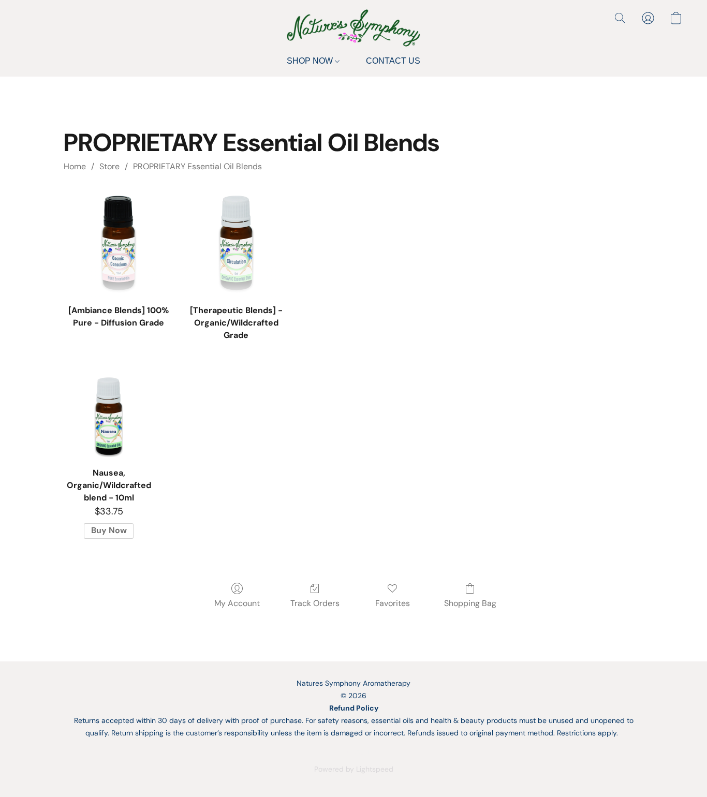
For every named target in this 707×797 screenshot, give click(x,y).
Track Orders (315, 603)
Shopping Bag (470, 603)
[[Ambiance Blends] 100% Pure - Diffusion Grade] (118, 242)
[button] (353, 28)
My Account (237, 603)
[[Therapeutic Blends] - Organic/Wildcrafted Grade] (236, 242)
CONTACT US (393, 60)
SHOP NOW (311, 60)
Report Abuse (353, 751)
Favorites (392, 603)
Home (75, 166)
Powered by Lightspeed (353, 769)
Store (109, 166)
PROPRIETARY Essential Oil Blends (197, 166)
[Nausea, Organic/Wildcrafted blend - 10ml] (108, 416)
